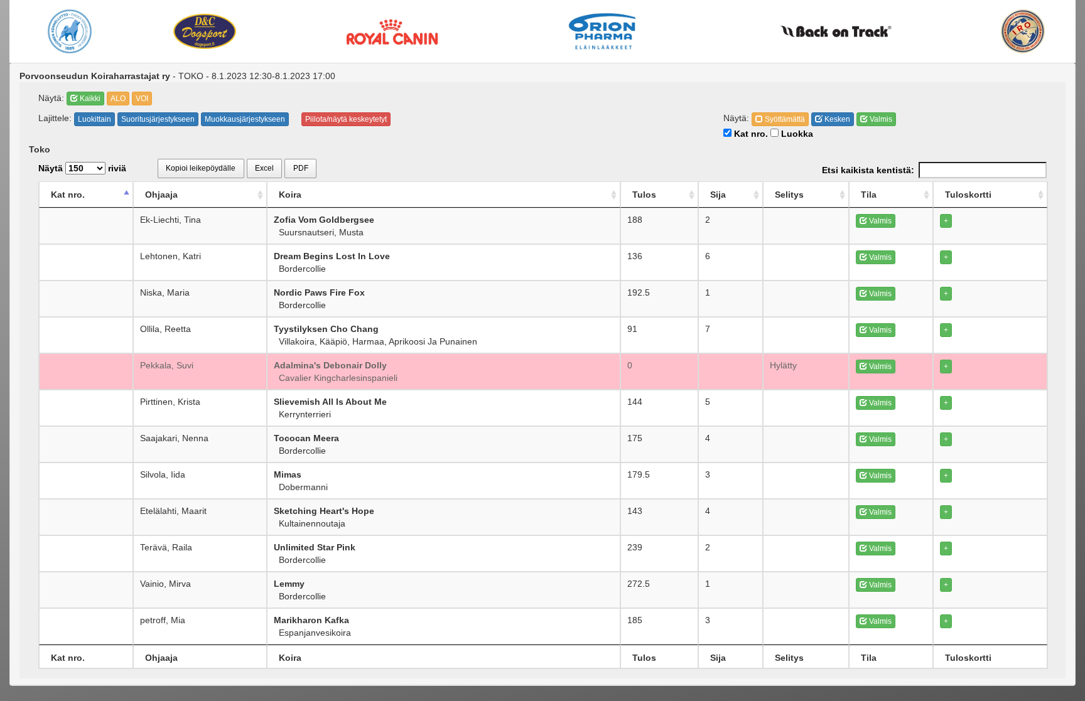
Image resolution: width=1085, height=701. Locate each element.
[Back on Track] (836, 31)
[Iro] (1023, 31)
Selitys (789, 195)
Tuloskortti (968, 195)
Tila (869, 195)
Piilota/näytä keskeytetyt (346, 119)
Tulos (644, 195)
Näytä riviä (82, 168)
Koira (290, 195)
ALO (118, 98)
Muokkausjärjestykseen (245, 119)
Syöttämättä (784, 119)
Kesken (836, 119)
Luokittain (94, 119)
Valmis (880, 119)
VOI (142, 98)
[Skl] (69, 31)
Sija (718, 195)
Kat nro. (749, 134)
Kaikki (89, 98)
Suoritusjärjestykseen (158, 119)
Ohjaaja (161, 195)
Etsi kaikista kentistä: (868, 170)
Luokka (796, 134)
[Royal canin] (391, 31)
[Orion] (602, 31)
